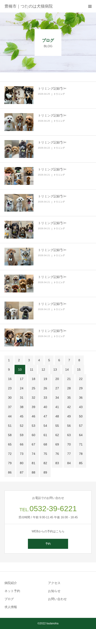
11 (31, 369)
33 (45, 397)
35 (69, 397)
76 (57, 453)
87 (21, 472)
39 (33, 407)
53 (33, 425)
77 (69, 453)
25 (33, 388)
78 (81, 453)
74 (33, 453)
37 (10, 407)
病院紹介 (10, 583)
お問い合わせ (57, 599)
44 (10, 416)
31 (21, 397)
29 (81, 388)
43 (81, 407)
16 (10, 379)
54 (45, 425)
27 (57, 388)
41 (57, 407)
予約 (48, 543)
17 (21, 379)
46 (33, 416)
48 (57, 416)
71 (81, 444)
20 (57, 379)
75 (45, 453)
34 (57, 397)
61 (45, 435)
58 (10, 435)
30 (10, 397)
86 (10, 472)
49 (69, 416)
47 (45, 416)
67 (33, 444)
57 (81, 425)
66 (21, 444)
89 (45, 472)
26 (45, 388)
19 (45, 379)
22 (81, 379)
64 (81, 435)
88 (33, 472)
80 (21, 463)
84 (69, 463)
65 (10, 444)
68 (45, 444)
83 (57, 463)
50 (81, 416)
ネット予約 (12, 591)
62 (57, 435)
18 (33, 379)
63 (69, 435)
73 (21, 453)
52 (21, 425)
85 (81, 463)
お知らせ (54, 591)
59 (21, 435)
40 (45, 407)
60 (33, 435)
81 (33, 463)
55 (57, 425)
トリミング (59, 94)
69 (57, 444)
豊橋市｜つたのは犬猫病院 (28, 6)
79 (10, 463)
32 (33, 397)
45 (21, 416)
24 (21, 388)
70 (69, 444)
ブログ (9, 599)
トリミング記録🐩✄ (52, 88)
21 (69, 379)
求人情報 (10, 607)
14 (67, 369)
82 (45, 463)
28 (69, 388)
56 (69, 425)
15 (79, 369)
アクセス (54, 583)
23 (10, 388)
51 (10, 425)
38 (21, 407)
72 (10, 453)
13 (55, 369)
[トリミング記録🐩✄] (18, 95)
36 (81, 397)
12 (43, 369)
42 (69, 407)
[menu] (89, 6)
